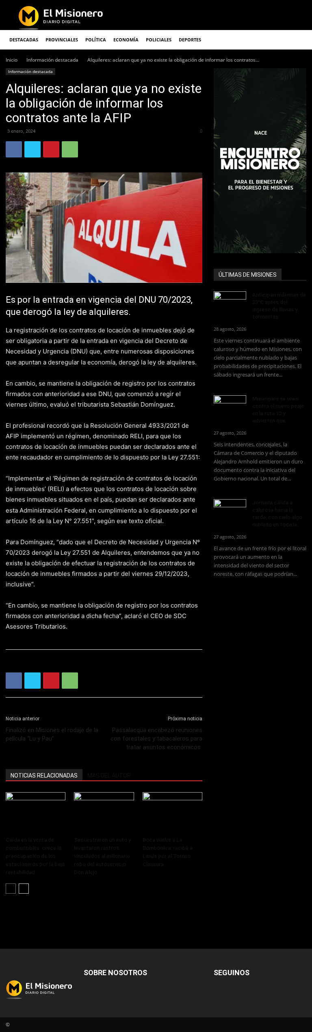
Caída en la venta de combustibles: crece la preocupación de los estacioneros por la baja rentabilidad (35, 856)
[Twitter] (32, 149)
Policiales (158, 40)
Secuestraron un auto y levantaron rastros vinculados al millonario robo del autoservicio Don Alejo (102, 856)
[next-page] (24, 888)
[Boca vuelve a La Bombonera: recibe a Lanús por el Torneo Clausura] (172, 812)
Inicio (11, 59)
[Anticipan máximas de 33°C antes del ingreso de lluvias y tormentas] (230, 302)
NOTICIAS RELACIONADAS (44, 775)
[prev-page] (11, 888)
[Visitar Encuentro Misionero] (260, 160)
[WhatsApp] (70, 149)
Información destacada (52, 59)
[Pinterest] (51, 149)
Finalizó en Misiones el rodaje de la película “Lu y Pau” (52, 734)
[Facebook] (14, 149)
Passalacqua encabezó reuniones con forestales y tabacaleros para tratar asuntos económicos (156, 738)
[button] (296, 40)
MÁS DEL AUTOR (109, 775)
